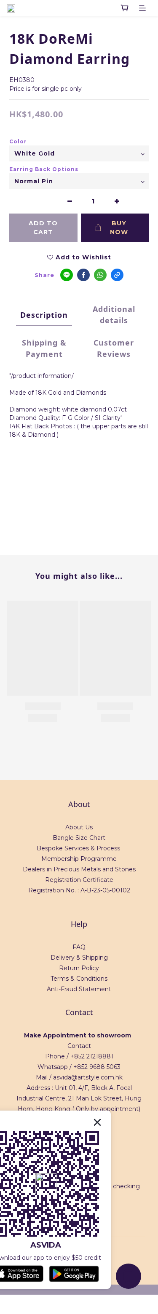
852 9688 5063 (99, 1067)
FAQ (79, 947)
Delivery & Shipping (79, 957)
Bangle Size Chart (79, 838)
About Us (79, 827)
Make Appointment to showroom (77, 1035)
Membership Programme (79, 859)
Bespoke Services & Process (78, 848)
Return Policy (79, 968)
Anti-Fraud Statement (79, 989)
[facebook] (83, 275)
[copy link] (117, 275)
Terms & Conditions (79, 978)
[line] (66, 275)
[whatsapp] (100, 275)
